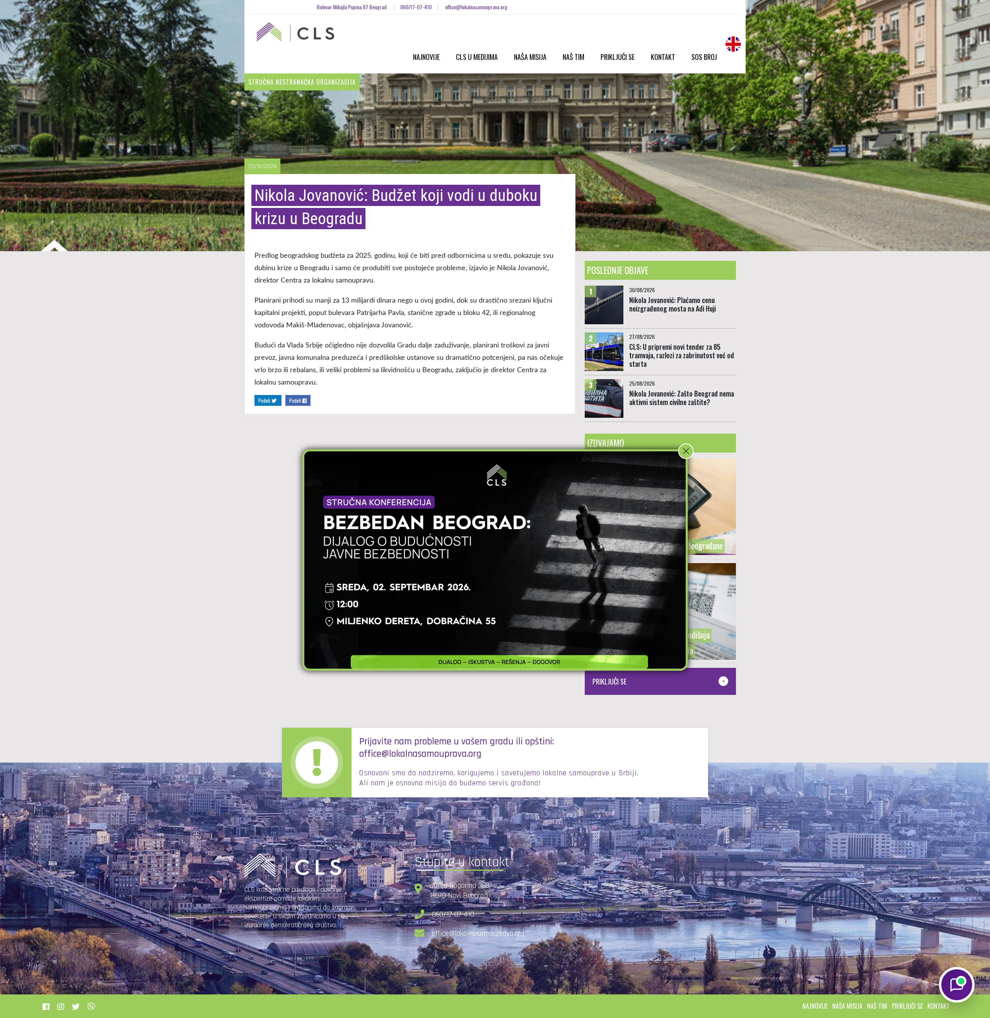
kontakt (938, 1006)
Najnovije (426, 57)
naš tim (877, 1006)
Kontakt (663, 57)
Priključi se (618, 57)
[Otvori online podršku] (957, 985)
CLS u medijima (477, 57)
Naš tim (573, 57)
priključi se (907, 1006)
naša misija (847, 1006)
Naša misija (530, 57)
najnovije (815, 1006)
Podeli (264, 400)
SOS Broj (704, 57)
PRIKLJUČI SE (609, 681)
